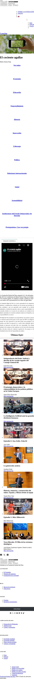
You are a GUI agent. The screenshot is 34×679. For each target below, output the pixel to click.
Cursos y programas (9, 627)
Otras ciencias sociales (10, 642)
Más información (8, 367)
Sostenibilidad (17, 200)
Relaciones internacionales (17, 173)
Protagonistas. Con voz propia (17, 227)
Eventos (6, 600)
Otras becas (7, 588)
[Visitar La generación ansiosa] (18, 455)
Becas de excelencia (9, 587)
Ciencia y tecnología (9, 643)
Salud (17, 187)
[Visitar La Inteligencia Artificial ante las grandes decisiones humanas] (18, 405)
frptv (31, 23)
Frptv (5, 655)
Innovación (17, 133)
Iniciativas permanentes (10, 602)
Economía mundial (9, 640)
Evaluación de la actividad (11, 575)
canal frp (20, 13)
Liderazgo (17, 146)
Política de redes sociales (19, 671)
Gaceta (32, 26)
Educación (17, 92)
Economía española (9, 639)
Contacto (14, 675)
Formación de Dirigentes (11, 624)
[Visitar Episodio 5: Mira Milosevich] (18, 507)
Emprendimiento (17, 106)
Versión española (9, 241)
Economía (17, 79)
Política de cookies (17, 670)
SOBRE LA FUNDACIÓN (26, 12)
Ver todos (17, 65)
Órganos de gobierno (10, 574)
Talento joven (7, 625)
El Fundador (7, 572)
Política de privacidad (18, 668)
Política (17, 160)
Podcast (32, 24)
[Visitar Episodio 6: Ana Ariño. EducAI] (18, 430)
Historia (17, 119)
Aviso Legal (15, 667)
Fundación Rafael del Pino (7, 676)
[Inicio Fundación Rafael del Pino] (9, 6)
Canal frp (3, 33)
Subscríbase (17, 609)
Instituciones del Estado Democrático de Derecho (17, 215)
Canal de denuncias (17, 673)
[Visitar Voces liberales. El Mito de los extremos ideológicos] (18, 531)
